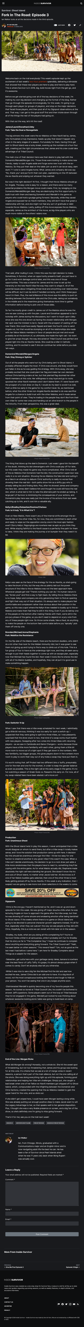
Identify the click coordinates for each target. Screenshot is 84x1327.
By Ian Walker (12, 25)
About (6, 1298)
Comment (10, 1179)
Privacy (7, 1310)
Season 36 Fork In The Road (55, 1123)
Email (8, 1219)
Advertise (8, 1306)
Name (8, 1209)
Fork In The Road (39, 1123)
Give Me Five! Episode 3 (15, 1267)
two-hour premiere (38, 81)
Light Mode (61, 25)
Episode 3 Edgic (72, 1267)
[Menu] (5, 3)
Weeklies (10, 26)
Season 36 (9, 1123)
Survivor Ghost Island (23, 1123)
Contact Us (8, 1302)
